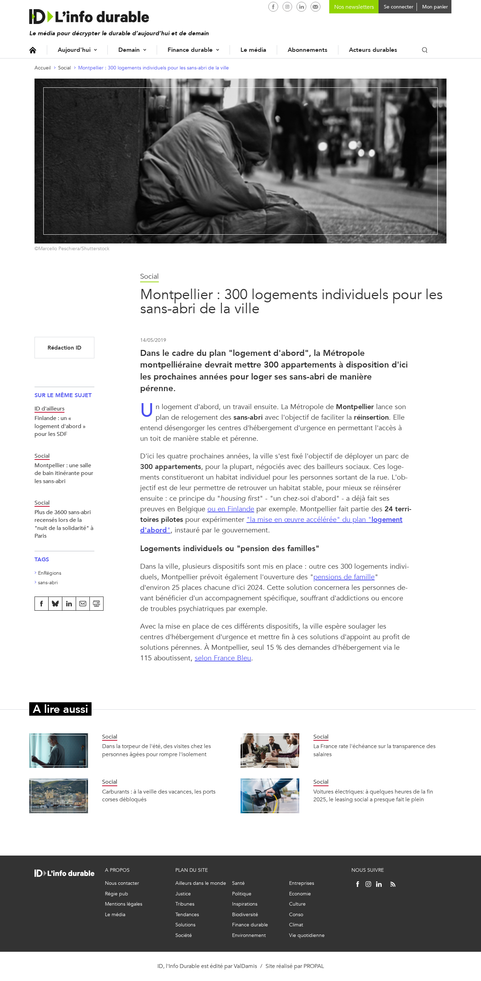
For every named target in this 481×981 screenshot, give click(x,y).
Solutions (185, 924)
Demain (129, 50)
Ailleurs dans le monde (200, 883)
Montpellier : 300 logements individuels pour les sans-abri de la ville (153, 67)
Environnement (249, 935)
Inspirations (244, 904)
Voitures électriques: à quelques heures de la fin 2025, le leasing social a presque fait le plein (373, 795)
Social (64, 67)
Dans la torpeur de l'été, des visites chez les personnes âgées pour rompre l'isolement (156, 750)
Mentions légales (123, 904)
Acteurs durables (373, 50)
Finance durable (190, 50)
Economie (300, 893)
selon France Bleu (223, 658)
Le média (253, 50)
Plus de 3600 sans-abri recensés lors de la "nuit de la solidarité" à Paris (64, 523)
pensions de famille (344, 577)
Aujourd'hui (74, 50)
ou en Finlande (230, 509)
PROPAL (314, 966)
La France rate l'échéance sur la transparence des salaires (374, 750)
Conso (296, 914)
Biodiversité (245, 914)
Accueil (32, 50)
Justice (183, 893)
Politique (241, 893)
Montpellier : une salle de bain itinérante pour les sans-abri (64, 473)
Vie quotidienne (307, 935)
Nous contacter (122, 883)
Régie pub (116, 893)
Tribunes (184, 904)
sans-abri (48, 582)
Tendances (187, 914)
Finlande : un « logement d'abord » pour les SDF (60, 426)
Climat (296, 924)
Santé (238, 883)
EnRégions (49, 573)
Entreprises (301, 883)
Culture (297, 904)
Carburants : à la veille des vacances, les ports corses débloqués (158, 795)
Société (183, 935)
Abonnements (307, 50)
